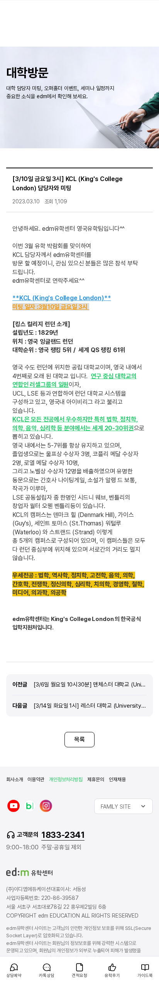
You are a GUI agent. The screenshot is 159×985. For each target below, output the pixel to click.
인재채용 (117, 779)
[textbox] (123, 806)
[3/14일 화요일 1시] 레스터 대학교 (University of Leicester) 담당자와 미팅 (90, 705)
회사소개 (14, 779)
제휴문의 (95, 779)
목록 (79, 739)
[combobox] (123, 806)
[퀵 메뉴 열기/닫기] (6, 960)
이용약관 (35, 779)
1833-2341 (63, 835)
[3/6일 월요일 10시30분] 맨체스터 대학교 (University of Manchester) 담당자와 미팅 (90, 684)
